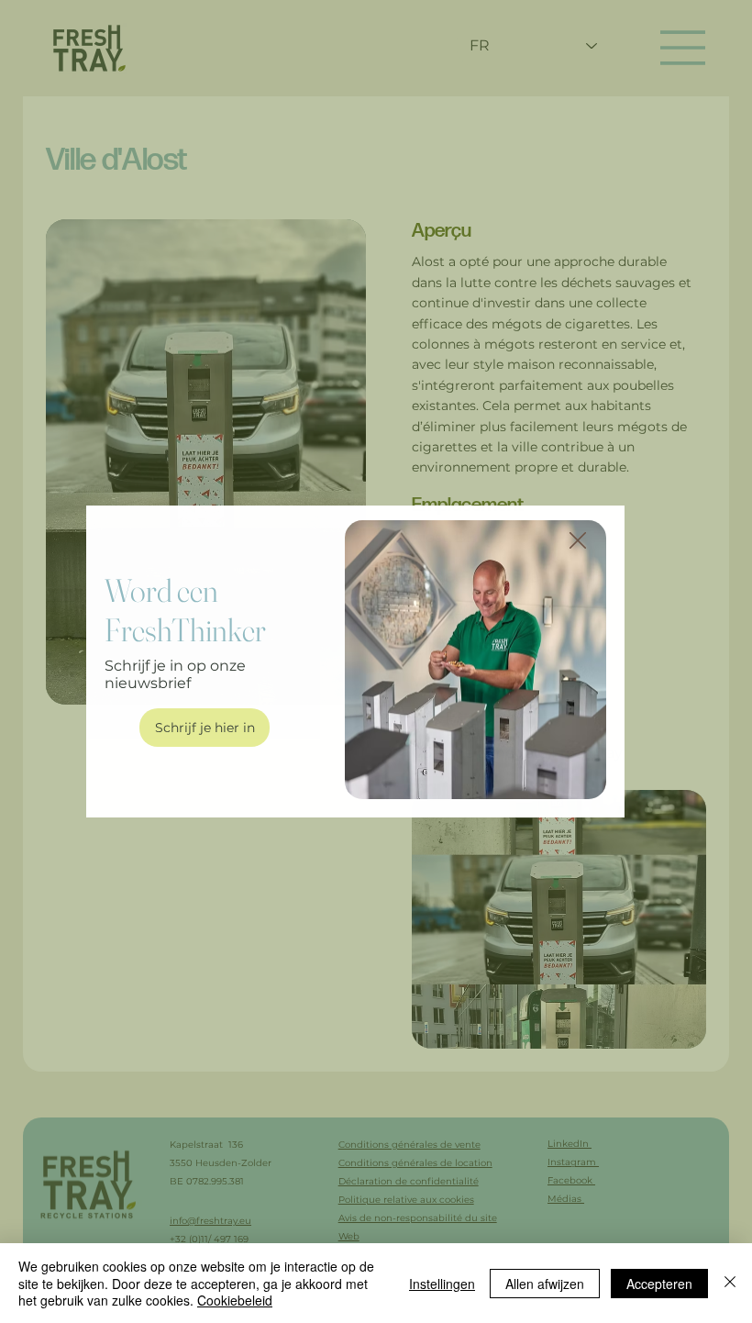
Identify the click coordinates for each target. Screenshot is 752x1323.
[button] (578, 541)
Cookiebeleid (234, 1300)
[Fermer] (730, 1283)
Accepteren (659, 1283)
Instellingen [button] (442, 1283)
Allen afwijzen (544, 1283)
